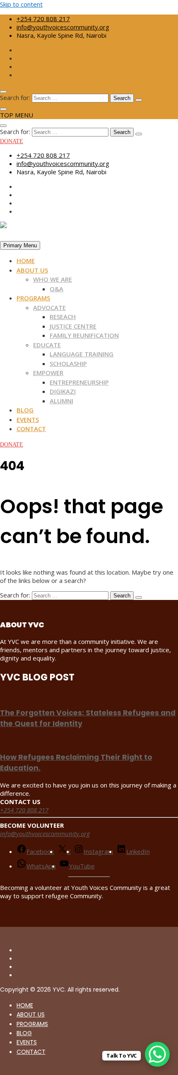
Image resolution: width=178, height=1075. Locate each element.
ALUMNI (61, 401)
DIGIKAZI (63, 391)
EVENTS (28, 419)
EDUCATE (47, 345)
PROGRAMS (33, 298)
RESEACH (63, 316)
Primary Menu (20, 245)
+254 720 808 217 (43, 19)
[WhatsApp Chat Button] (157, 1054)
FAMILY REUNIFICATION (84, 335)
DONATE (11, 141)
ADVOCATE (49, 307)
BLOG (25, 410)
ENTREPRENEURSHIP (79, 382)
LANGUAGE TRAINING (81, 354)
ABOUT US (32, 270)
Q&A (56, 289)
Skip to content (21, 4)
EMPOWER (48, 372)
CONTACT (31, 428)
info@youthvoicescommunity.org (63, 27)
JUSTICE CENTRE (73, 326)
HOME (26, 260)
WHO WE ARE (52, 279)
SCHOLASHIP (68, 363)
